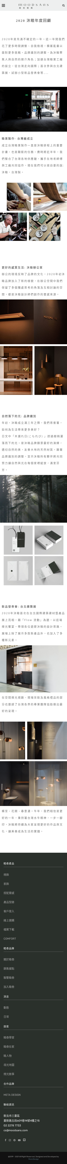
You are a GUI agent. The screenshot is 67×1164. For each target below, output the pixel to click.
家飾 (6, 883)
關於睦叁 (9, 959)
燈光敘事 (9, 1074)
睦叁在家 (9, 1046)
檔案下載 (9, 929)
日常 (6, 1016)
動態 (6, 1007)
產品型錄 (9, 902)
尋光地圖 (9, 1065)
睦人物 (8, 1055)
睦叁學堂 (9, 1037)
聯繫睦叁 (9, 977)
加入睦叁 (9, 986)
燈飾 (6, 874)
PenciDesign (33, 1159)
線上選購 (9, 920)
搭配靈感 (9, 893)
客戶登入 (9, 911)
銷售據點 (9, 968)
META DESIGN (12, 1094)
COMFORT (10, 938)
